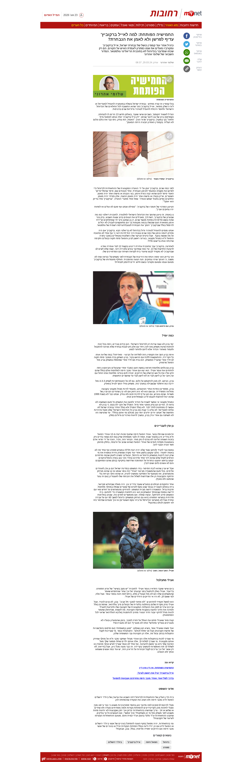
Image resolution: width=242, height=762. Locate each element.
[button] (65, 185)
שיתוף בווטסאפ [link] (198, 52)
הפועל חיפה (151, 742)
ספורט (166, 747)
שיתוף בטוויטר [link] (198, 44)
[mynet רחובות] (176, 14)
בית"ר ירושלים (115, 742)
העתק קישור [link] (199, 69)
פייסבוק (111, 759)
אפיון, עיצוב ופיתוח (54, 759)
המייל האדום (52, 15)
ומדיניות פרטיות (71, 759)
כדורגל (166, 742)
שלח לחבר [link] (199, 60)
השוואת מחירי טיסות (124, 759)
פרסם (99, 759)
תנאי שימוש (86, 759)
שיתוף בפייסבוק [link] (197, 36)
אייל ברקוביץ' (133, 742)
